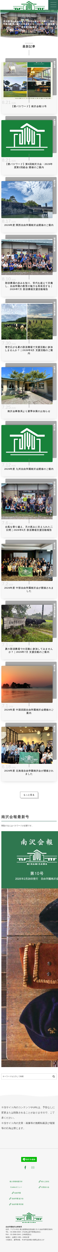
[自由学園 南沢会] (29, 7)
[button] (53, 5)
